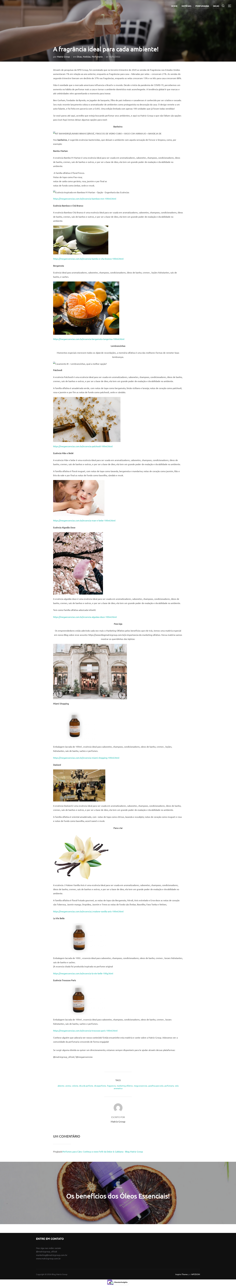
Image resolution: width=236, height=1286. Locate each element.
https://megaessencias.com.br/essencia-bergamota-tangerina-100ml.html (88, 339)
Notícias (87, 56)
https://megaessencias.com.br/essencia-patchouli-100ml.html (83, 446)
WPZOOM (195, 1274)
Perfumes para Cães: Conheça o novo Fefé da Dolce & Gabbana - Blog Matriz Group (102, 1151)
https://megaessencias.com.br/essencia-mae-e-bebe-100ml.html (84, 520)
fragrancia (111, 1085)
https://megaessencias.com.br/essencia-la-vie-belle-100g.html (83, 973)
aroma (68, 1085)
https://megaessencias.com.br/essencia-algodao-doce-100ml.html (85, 616)
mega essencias (140, 1085)
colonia (75, 1085)
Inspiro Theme (181, 1274)
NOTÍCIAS (186, 6)
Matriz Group (63, 56)
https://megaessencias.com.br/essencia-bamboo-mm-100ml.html (84, 198)
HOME (174, 6)
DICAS (216, 6)
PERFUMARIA (202, 6)
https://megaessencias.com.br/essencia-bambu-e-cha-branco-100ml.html (88, 258)
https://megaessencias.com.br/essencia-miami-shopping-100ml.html (86, 757)
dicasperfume (100, 1085)
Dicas (79, 56)
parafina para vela (155, 1085)
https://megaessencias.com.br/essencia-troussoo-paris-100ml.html (85, 1030)
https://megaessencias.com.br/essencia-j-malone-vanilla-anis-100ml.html (88, 911)
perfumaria (169, 1085)
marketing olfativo (125, 1085)
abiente (61, 1085)
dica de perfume (86, 1085)
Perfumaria (97, 56)
